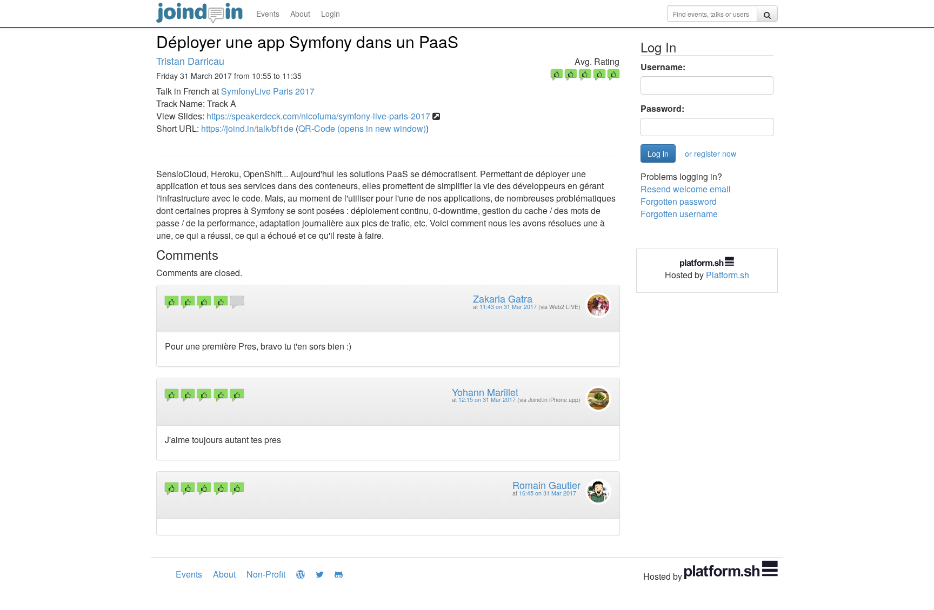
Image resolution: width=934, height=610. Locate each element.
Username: (663, 67)
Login (330, 13)
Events (267, 13)
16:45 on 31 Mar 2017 (547, 493)
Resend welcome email (686, 189)
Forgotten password (679, 201)
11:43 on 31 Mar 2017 (508, 307)
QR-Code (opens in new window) (362, 128)
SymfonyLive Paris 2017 (268, 91)
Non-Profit (265, 574)
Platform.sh (727, 275)
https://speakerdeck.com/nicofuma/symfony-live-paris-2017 (318, 116)
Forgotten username (679, 213)
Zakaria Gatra (502, 298)
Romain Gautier (546, 485)
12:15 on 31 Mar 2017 (487, 400)
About (300, 13)
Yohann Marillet (485, 392)
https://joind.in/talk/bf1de (247, 128)
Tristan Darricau (190, 60)
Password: (662, 109)
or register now (710, 153)
